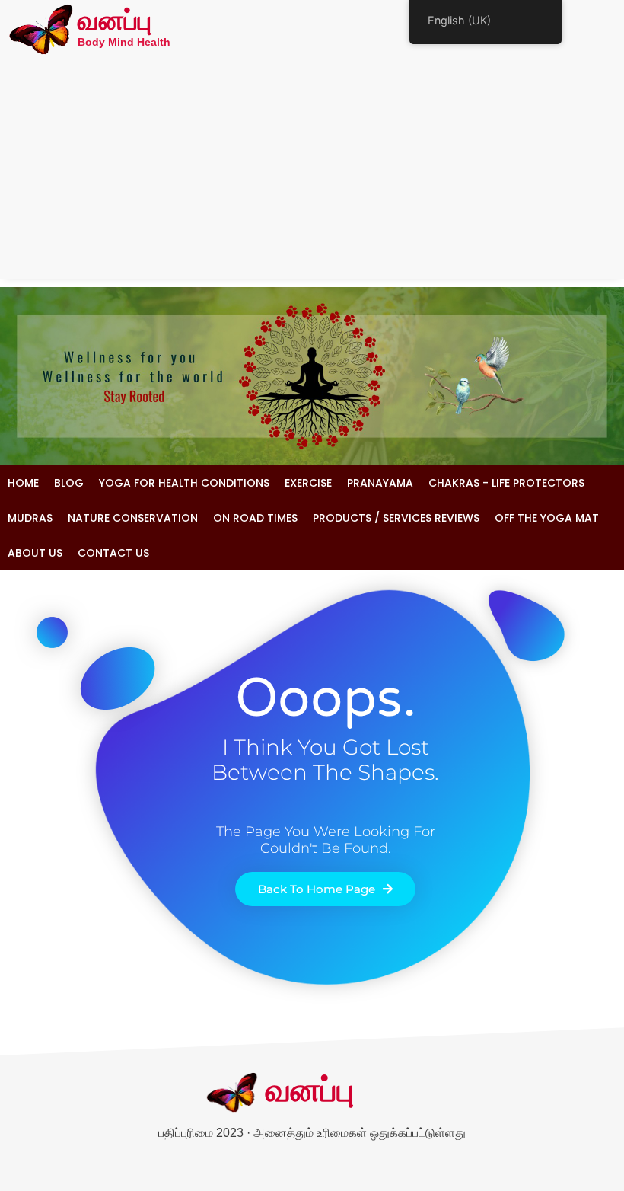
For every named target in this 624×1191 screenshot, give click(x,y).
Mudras (30, 517)
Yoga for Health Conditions (184, 482)
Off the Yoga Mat (547, 517)
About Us (35, 552)
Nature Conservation (133, 517)
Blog (69, 482)
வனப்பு (114, 22)
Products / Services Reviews (396, 517)
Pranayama (380, 482)
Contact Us (113, 552)
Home (23, 482)
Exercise (308, 482)
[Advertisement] (312, 172)
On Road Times (255, 517)
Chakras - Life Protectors (506, 482)
